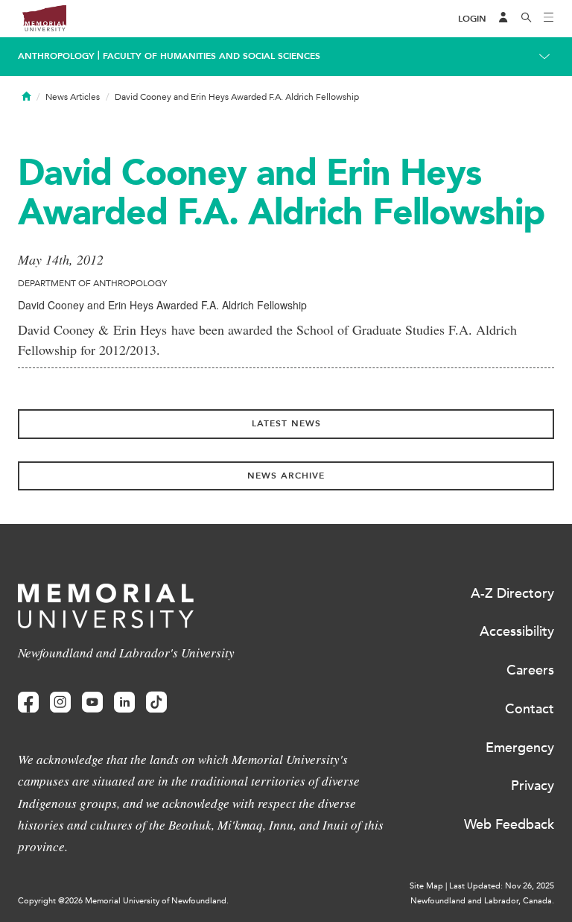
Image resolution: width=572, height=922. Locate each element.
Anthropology (56, 56)
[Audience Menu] (503, 18)
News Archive (286, 475)
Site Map (426, 886)
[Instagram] (60, 702)
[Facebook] (28, 702)
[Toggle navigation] (549, 18)
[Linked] (124, 702)
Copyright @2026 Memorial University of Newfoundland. (123, 901)
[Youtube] (92, 702)
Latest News (286, 423)
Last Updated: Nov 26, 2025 (501, 886)
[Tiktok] (156, 702)
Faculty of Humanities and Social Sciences (211, 56)
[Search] (526, 18)
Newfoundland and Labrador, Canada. (482, 901)
